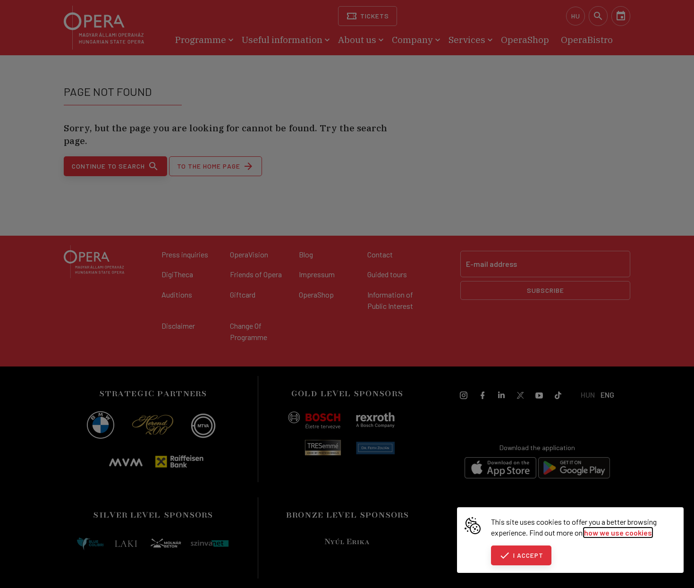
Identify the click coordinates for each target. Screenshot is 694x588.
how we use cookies (618, 532)
